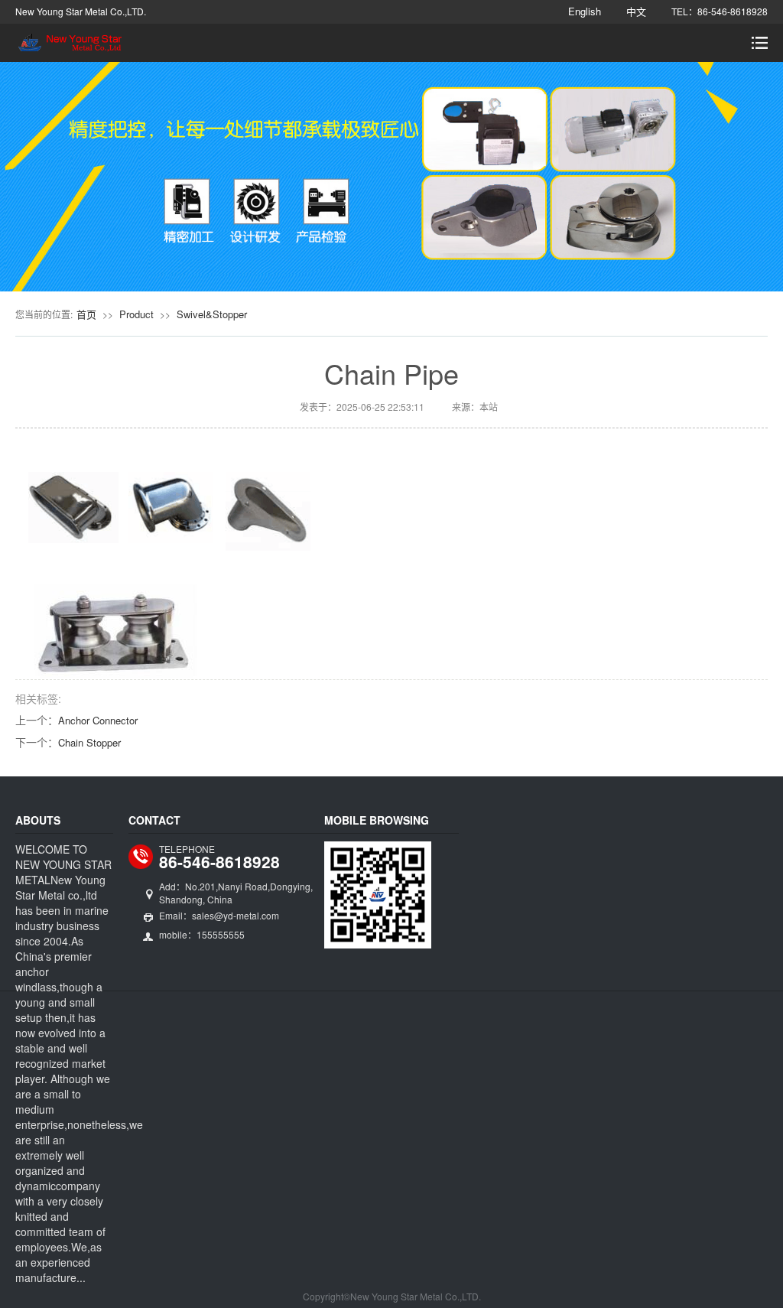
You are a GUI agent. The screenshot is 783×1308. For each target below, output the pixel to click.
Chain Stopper (89, 742)
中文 (636, 11)
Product (136, 314)
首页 (86, 314)
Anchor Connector (98, 720)
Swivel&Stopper (212, 314)
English (584, 11)
